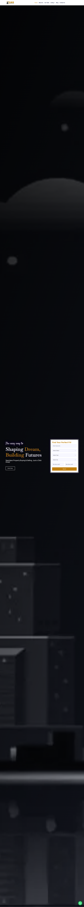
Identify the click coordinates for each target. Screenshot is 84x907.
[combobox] (64, 450)
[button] (80, 903)
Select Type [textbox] (55, 455)
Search (64, 469)
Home (36, 2)
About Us (41, 2)
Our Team (46, 2)
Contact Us (62, 2)
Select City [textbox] (55, 459)
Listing (52, 2)
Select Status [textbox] (56, 450)
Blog (57, 2)
